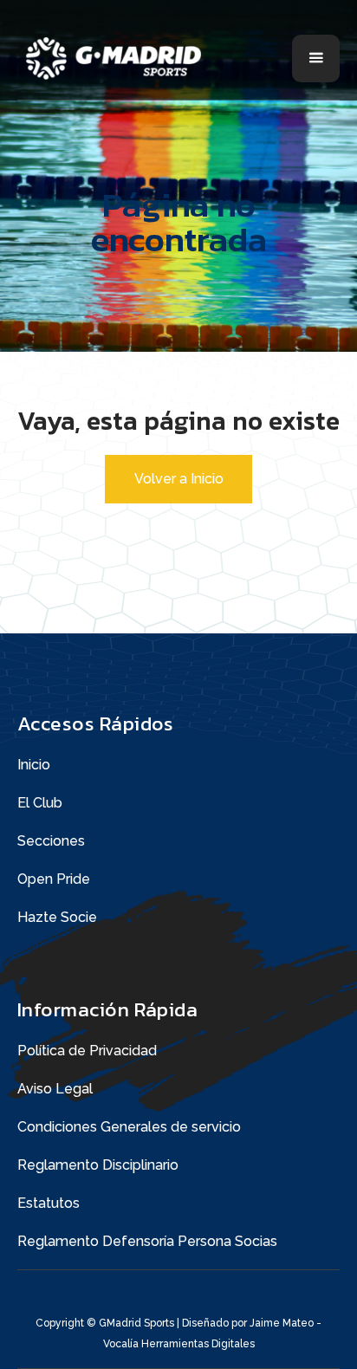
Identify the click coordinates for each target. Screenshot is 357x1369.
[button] (316, 58)
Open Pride (53, 879)
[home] (118, 58)
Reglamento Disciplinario (97, 1165)
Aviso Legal (55, 1088)
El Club (39, 803)
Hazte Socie (57, 917)
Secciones (51, 841)
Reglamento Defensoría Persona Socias (147, 1241)
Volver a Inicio (179, 478)
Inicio (33, 764)
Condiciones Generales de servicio (129, 1127)
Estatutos (48, 1203)
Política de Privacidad (87, 1050)
